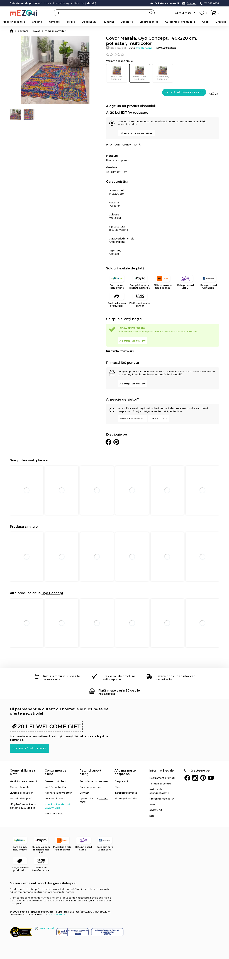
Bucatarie (127, 21)
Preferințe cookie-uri (161, 798)
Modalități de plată (21, 798)
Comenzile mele (19, 787)
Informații (113, 144)
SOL (151, 815)
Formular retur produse (94, 781)
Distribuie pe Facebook (108, 442)
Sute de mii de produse (118, 676)
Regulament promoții (162, 777)
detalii (91, 3)
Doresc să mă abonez (29, 748)
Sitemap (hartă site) (126, 798)
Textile (71, 21)
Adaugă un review (133, 340)
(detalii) (177, 374)
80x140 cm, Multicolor (117, 77)
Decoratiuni (89, 21)
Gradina (37, 21)
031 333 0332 (211, 3)
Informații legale (161, 770)
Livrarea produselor (21, 792)
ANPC (153, 804)
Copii (205, 21)
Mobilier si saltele (14, 21)
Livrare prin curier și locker (175, 676)
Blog (117, 787)
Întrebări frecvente (125, 792)
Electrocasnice (149, 21)
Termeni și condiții (160, 783)
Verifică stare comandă (164, 3)
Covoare (54, 21)
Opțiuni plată (131, 144)
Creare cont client (55, 781)
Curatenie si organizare (180, 21)
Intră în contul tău (55, 787)
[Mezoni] (12, 31)
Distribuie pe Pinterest (116, 442)
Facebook (187, 778)
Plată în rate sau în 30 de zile (119, 690)
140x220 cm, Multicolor (139, 77)
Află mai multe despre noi (125, 772)
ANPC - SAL (156, 810)
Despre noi (121, 781)
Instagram (195, 778)
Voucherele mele (55, 798)
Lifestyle (220, 21)
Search (151, 13)
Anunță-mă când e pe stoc (184, 92)
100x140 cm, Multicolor (162, 77)
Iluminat (108, 21)
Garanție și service (90, 787)
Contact (191, 3)
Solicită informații (132, 418)
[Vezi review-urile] (162, 54)
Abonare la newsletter (136, 133)
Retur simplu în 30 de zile (61, 676)
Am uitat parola (54, 813)
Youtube (211, 778)
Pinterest (203, 778)
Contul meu (183, 12)
